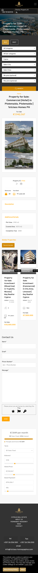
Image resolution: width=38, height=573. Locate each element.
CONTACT (19, 526)
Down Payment (9, 478)
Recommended (8, 245)
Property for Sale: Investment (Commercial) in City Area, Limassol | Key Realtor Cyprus (29, 287)
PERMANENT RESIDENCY (19, 522)
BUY (5, 42)
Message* (5, 370)
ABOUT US (19, 519)
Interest (7, 455)
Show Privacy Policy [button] (11, 569)
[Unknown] (4, 365)
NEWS (19, 524)
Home (19, 94)
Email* (4, 351)
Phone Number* (7, 362)
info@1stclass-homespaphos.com (19, 549)
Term (6, 446)
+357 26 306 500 (11, 542)
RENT (14, 42)
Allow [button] (23, 569)
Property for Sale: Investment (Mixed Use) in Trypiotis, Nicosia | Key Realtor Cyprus (9, 287)
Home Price (8, 467)
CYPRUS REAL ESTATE (19, 517)
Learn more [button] (28, 564)
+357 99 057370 (7, 12)
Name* (4, 342)
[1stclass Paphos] (19, 6)
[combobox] (19, 48)
